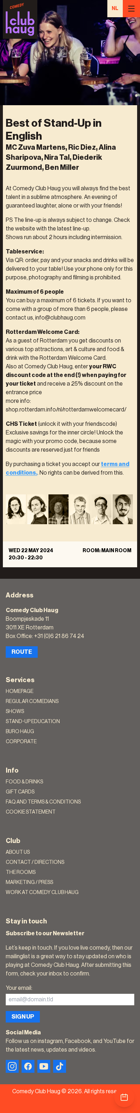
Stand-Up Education (33, 721)
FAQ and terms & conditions (43, 802)
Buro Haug (20, 731)
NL (115, 8)
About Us (18, 852)
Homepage (19, 691)
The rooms (21, 872)
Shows (15, 711)
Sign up (22, 1017)
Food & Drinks (24, 781)
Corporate (21, 741)
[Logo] (20, 19)
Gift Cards (20, 792)
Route (21, 652)
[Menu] (131, 8)
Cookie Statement (31, 812)
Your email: (19, 988)
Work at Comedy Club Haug (42, 892)
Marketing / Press (29, 882)
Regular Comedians (32, 701)
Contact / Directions (35, 862)
